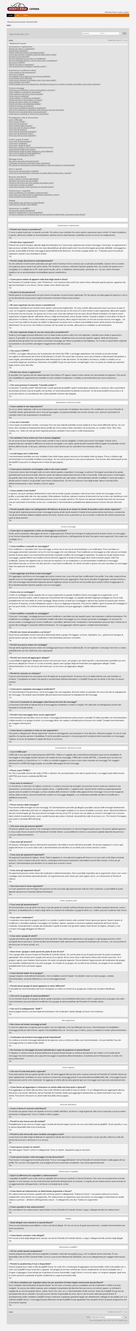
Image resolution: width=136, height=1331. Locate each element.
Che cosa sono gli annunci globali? (22, 128)
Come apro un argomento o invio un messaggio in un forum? (32, 90)
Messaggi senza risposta (16, 22)
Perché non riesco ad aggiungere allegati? (25, 104)
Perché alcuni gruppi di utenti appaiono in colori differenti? (31, 151)
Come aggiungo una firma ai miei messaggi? (26, 94)
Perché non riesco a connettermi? (22, 49)
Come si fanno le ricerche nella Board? (24, 179)
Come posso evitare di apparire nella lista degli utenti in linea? (32, 55)
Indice (9, 25)
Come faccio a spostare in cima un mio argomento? (29, 114)
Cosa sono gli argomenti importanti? (23, 132)
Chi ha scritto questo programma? (22, 210)
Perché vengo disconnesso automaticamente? (26, 53)
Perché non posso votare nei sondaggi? (24, 102)
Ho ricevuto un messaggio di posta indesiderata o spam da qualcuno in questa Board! (42, 165)
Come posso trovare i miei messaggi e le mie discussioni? (31, 187)
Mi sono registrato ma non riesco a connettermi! (27, 59)
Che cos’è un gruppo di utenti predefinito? (25, 153)
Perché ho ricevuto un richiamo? (21, 106)
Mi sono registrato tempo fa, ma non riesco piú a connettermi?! (33, 61)
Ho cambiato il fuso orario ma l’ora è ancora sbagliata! (29, 76)
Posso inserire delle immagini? (20, 126)
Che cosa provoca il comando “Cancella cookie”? (27, 66)
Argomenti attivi (31, 22)
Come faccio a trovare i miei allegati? (23, 205)
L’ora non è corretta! (16, 74)
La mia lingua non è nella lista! (20, 78)
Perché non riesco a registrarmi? (21, 65)
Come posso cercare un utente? (21, 185)
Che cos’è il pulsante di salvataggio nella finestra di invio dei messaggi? (36, 110)
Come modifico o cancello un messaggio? (25, 92)
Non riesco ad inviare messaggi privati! (24, 161)
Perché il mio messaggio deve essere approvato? (28, 112)
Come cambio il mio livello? (19, 82)
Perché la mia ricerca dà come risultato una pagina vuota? (31, 183)
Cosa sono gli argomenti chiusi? (21, 134)
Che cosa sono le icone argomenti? (22, 136)
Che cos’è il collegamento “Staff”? (22, 155)
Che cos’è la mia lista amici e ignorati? (24, 171)
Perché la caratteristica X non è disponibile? (26, 212)
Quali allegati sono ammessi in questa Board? (26, 203)
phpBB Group (77, 1254)
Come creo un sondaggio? (19, 96)
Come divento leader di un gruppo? (22, 149)
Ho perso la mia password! (19, 57)
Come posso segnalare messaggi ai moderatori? (27, 108)
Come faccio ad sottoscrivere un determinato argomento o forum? (34, 195)
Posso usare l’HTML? (17, 122)
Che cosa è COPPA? (17, 63)
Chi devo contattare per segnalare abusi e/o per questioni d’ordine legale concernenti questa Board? (47, 214)
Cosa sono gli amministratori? (20, 141)
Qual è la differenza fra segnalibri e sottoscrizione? (28, 193)
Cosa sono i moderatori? (18, 143)
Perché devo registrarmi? (18, 51)
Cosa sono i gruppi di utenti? (20, 145)
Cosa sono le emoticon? (18, 124)
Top (10, 238)
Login (120, 12)
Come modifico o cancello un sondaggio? (25, 98)
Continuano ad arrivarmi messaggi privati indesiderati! (29, 163)
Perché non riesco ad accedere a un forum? (25, 100)
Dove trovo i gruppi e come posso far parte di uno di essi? (31, 147)
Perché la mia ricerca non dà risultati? (23, 181)
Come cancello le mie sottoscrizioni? (23, 197)
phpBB (99, 1320)
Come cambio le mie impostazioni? (22, 72)
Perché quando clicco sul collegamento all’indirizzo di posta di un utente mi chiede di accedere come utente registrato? (54, 84)
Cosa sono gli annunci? (18, 130)
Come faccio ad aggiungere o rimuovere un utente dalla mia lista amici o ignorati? (40, 173)
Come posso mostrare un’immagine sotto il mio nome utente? (32, 80)
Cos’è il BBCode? (15, 120)
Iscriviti (126, 12)
